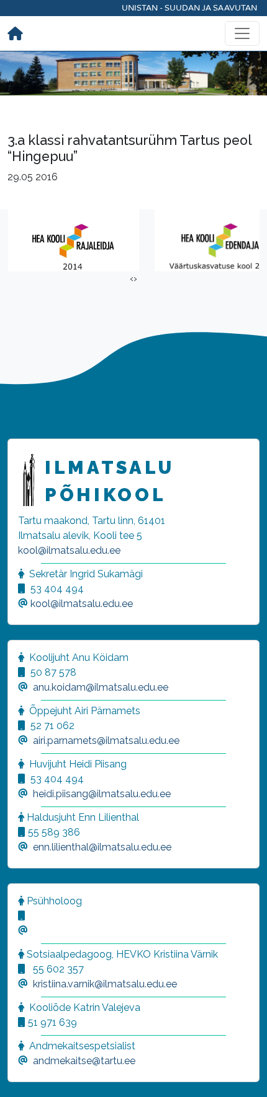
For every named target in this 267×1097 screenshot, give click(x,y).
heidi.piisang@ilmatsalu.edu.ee (102, 794)
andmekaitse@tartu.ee (84, 1061)
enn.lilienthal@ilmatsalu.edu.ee (102, 847)
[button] (25, 1072)
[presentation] (132, 278)
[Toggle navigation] (242, 33)
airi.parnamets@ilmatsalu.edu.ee (106, 740)
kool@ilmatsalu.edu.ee (69, 550)
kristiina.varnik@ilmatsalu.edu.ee (105, 984)
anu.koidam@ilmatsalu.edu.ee (100, 687)
